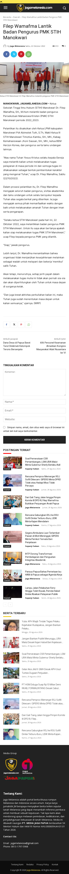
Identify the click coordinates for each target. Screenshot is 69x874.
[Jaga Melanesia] (5, 46)
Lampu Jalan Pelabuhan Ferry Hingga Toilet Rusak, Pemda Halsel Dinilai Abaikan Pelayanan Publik (42, 591)
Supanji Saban (32, 469)
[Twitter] (14, 54)
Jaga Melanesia (17, 46)
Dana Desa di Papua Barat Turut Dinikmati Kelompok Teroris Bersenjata (16, 346)
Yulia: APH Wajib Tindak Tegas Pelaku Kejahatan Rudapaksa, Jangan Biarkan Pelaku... (41, 625)
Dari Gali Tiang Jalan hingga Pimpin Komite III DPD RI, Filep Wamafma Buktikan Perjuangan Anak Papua (43, 500)
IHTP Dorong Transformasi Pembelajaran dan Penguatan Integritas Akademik (40, 557)
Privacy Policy (43, 864)
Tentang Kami (17, 864)
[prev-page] (5, 605)
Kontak (55, 864)
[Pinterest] (21, 54)
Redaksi (30, 864)
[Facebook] (6, 54)
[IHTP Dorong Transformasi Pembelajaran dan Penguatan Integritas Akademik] (12, 558)
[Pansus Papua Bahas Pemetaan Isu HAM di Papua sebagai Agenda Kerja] (12, 576)
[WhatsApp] (28, 54)
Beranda (7, 17)
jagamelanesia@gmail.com (25, 843)
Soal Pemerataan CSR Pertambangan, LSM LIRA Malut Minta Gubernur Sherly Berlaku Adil (42, 461)
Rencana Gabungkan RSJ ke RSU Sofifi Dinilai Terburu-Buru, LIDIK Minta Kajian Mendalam (42, 518)
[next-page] (10, 605)
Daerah (16, 17)
